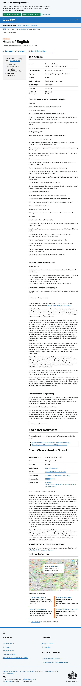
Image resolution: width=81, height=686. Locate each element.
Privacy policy (13, 671)
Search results (12, 32)
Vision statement (8, 674)
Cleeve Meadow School (51, 566)
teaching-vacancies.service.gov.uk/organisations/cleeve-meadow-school (60, 484)
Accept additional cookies (11, 14)
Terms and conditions (26, 671)
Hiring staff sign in (47, 643)
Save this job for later (38, 51)
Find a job (6, 647)
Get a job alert (35, 622)
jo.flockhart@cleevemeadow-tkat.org (57, 475)
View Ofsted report (51, 468)
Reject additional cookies (31, 14)
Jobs (19, 25)
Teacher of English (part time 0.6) (66, 609)
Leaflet (58, 590)
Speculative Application (38, 597)
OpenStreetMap (69, 590)
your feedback (22, 29)
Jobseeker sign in (8, 643)
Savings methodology (51, 671)
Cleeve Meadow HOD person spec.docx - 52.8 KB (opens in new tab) (50, 442)
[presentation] (53, 575)
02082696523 (50, 479)
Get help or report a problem (51, 658)
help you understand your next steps (59, 305)
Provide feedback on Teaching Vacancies (55, 662)
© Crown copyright (72, 681)
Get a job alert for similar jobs (14, 51)
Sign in (76, 19)
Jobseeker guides (8, 651)
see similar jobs (15, 61)
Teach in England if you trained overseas (15, 658)
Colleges (34, 25)
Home (4, 32)
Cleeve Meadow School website (55, 472)
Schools (26, 25)
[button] (53, 575)
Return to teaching (9, 654)
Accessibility (39, 671)
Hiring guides (46, 647)
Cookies (5, 671)
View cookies (46, 14)
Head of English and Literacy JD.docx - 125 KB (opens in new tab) (49, 445)
